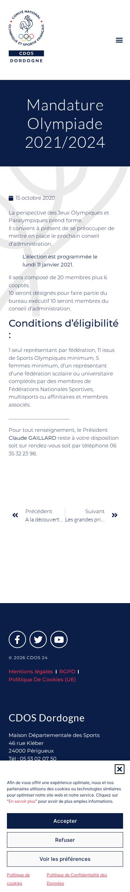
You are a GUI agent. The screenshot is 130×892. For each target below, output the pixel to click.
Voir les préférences (65, 859)
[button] (119, 769)
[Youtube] (59, 639)
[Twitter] (38, 639)
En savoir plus (22, 801)
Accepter (65, 821)
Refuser (65, 840)
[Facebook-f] (17, 639)
